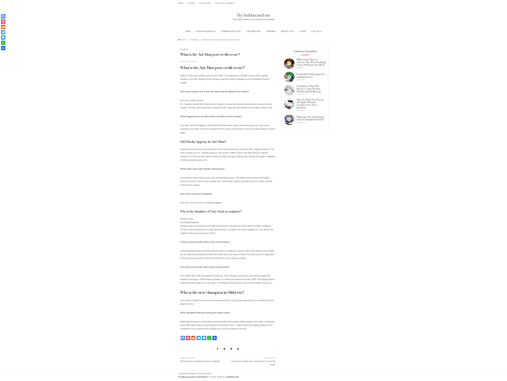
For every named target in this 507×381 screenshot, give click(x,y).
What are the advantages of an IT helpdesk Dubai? (310, 118)
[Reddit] (3, 27)
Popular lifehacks (206, 31)
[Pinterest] (3, 21)
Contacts (191, 3)
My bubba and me (254, 15)
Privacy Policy (205, 3)
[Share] (3, 48)
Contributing (253, 31)
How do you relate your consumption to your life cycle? (253, 363)
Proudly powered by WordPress (193, 377)
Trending (271, 31)
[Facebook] (3, 16)
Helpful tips (287, 31)
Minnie (194, 61)
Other (302, 31)
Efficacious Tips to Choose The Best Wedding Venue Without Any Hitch (311, 62)
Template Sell (232, 377)
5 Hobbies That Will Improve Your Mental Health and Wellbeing (309, 89)
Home (188, 31)
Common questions (231, 31)
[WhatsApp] (3, 42)
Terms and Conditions (224, 3)
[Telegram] (3, 32)
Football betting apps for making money (311, 75)
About (181, 3)
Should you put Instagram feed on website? (200, 361)
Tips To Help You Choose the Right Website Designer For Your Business (310, 103)
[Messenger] (3, 37)
